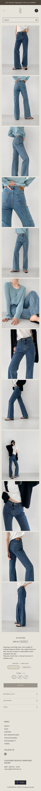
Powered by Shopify (28, 787)
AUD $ (22, 782)
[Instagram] (5, 754)
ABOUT (7, 726)
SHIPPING (7, 732)
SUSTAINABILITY (10, 741)
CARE (5, 707)
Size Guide (7, 700)
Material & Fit (9, 694)
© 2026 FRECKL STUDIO (14, 787)
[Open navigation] (4, 10)
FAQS (6, 729)
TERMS (6, 744)
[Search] (36, 20)
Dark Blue (27, 667)
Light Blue (13, 667)
